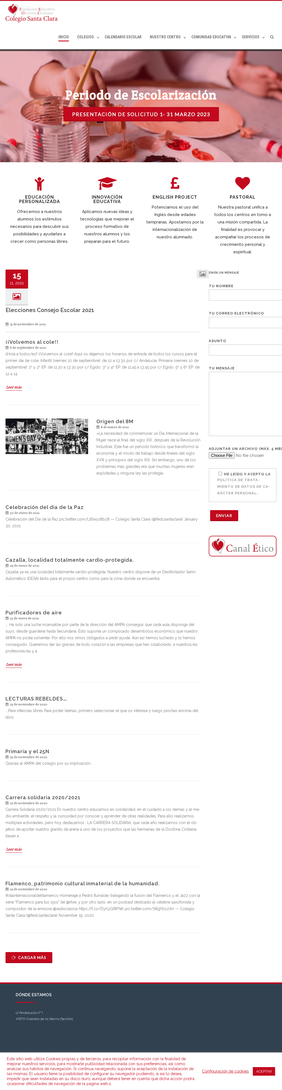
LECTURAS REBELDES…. (36, 699)
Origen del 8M (114, 421)
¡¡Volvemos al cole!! (32, 342)
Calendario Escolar (123, 37)
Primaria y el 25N (27, 751)
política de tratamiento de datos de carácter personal (243, 486)
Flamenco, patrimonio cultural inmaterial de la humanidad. (82, 883)
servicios (250, 37)
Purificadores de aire (34, 612)
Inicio (63, 37)
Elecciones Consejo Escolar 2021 (50, 310)
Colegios (85, 37)
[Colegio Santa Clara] (33, 13)
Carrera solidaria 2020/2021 (43, 797)
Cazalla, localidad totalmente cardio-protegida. (70, 560)
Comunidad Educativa (211, 37)
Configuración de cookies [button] (225, 1071)
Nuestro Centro (165, 37)
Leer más (13, 387)
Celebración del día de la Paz (45, 507)
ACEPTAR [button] (264, 1071)
